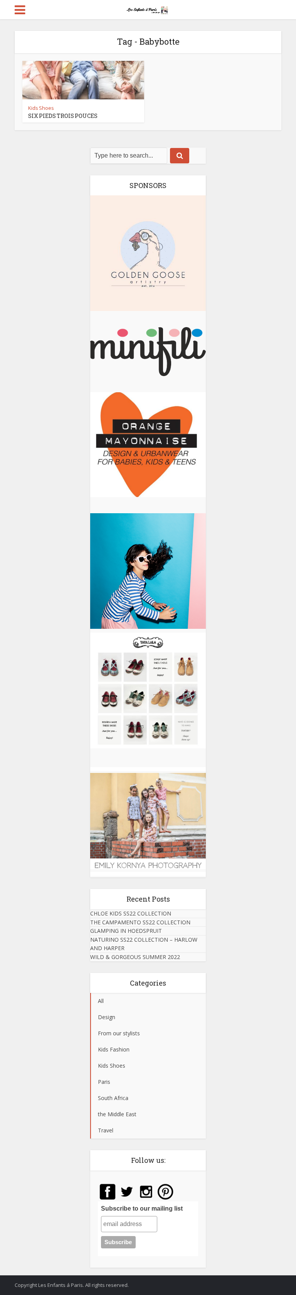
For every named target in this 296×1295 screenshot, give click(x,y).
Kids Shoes (41, 107)
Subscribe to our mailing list (142, 1208)
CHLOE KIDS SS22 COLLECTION (130, 913)
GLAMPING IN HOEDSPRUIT (126, 930)
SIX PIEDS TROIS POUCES (63, 115)
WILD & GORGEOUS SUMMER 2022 (135, 957)
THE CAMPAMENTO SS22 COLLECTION (140, 922)
